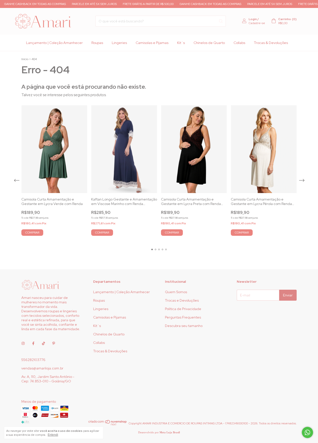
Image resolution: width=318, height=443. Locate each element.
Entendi (53, 435)
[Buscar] (221, 21)
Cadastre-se (257, 23)
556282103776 (33, 360)
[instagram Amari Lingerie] (23, 343)
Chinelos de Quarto (209, 42)
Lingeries (119, 42)
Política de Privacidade (183, 309)
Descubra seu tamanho (183, 325)
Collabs (239, 42)
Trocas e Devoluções (182, 300)
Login (253, 19)
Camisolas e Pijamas (152, 42)
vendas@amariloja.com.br (42, 368)
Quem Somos (176, 292)
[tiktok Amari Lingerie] (43, 343)
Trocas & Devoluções (271, 42)
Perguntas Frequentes (183, 317)
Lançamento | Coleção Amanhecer (54, 42)
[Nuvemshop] (107, 425)
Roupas (97, 42)
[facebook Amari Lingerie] (33, 343)
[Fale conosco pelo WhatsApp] (307, 432)
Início (24, 59)
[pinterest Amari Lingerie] (53, 343)
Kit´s (181, 42)
